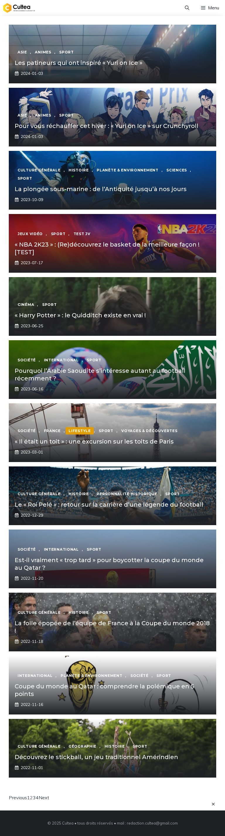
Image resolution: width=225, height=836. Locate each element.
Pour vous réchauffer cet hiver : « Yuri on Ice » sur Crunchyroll (106, 125)
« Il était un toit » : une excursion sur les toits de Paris (94, 441)
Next (44, 797)
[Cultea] (19, 8)
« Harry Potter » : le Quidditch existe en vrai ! (80, 315)
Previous (18, 797)
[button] (187, 8)
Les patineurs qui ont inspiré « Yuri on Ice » (78, 62)
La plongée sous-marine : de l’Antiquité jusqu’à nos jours (101, 189)
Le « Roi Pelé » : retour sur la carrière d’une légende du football (109, 504)
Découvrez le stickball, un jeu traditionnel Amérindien (96, 757)
